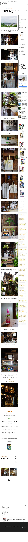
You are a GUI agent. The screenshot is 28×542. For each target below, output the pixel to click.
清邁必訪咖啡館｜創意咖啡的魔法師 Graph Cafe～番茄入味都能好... (5, 474)
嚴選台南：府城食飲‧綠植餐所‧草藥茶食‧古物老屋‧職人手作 (22, 139)
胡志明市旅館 (25, 320)
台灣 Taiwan (15, 1)
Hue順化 (20, 240)
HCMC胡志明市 (23, 234)
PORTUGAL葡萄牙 (20, 264)
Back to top (23, 527)
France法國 (24, 233)
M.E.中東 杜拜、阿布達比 (21, 254)
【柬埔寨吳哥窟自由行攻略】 (21, 51)
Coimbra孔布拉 (23, 224)
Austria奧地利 (20, 209)
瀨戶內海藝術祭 (20, 315)
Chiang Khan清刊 (9, 8)
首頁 (18, 55)
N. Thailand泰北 (20, 259)
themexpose (13, 526)
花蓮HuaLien (20, 321)
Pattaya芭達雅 (20, 265)
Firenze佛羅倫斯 (20, 233)
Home (9, 1)
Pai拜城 (24, 264)
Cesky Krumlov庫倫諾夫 (21, 219)
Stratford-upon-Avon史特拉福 (22, 280)
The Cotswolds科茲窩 (21, 290)
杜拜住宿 (22, 310)
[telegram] (3, 456)
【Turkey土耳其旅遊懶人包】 (21, 54)
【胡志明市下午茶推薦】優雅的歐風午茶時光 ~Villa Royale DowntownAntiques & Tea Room (22, 117)
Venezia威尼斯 (20, 296)
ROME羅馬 (24, 270)
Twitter (20, 36)
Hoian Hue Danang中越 (21, 239)
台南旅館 (25, 300)
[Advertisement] (14, 537)
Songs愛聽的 (20, 279)
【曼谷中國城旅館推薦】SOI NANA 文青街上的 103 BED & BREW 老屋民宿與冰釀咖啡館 (9, 429)
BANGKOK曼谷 (20, 210)
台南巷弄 (22, 300)
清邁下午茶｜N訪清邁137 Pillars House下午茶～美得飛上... (13, 474)
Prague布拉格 (23, 269)
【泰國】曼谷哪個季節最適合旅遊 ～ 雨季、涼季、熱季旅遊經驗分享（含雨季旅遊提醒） (9, 438)
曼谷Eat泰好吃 (24, 306)
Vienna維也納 (24, 296)
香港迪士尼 (22, 325)
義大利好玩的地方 (24, 315)
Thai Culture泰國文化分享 (21, 286)
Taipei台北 (24, 285)
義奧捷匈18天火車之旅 (21, 320)
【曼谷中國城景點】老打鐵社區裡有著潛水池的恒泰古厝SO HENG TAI (9, 413)
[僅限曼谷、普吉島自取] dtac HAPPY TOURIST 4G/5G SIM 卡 (22, 25)
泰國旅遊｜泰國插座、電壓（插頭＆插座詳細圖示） (24, 101)
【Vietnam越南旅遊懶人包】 (21, 47)
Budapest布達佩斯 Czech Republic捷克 (21, 214)
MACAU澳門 (20, 255)
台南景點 (19, 301)
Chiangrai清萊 (24, 223)
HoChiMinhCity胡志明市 (21, 238)
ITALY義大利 (20, 244)
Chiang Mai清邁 (20, 223)
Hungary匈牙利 (23, 240)
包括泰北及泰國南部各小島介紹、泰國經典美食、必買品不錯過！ (22, 173)
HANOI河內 (20, 234)
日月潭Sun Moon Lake (21, 305)
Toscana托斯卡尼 (24, 291)
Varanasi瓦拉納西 (21, 295)
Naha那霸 (24, 259)
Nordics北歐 (24, 260)
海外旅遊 (12, 1)
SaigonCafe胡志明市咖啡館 (21, 274)
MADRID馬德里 (23, 255)
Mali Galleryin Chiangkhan (11, 381)
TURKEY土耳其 (20, 285)
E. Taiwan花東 (20, 228)
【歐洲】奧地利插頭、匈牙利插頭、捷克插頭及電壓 (24, 97)
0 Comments (16, 456)
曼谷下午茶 (20, 310)
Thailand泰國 (3, 514)
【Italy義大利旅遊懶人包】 (5, 512)
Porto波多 (20, 269)
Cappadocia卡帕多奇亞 (21, 218)
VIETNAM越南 (3, 513)
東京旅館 (23, 311)
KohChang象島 (20, 249)
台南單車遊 (20, 300)
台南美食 (22, 301)
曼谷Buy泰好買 (20, 306)
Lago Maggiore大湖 (21, 250)
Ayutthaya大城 (24, 209)
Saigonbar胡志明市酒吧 (21, 275)
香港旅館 (19, 325)
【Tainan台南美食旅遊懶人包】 (21, 44)
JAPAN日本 (20, 245)
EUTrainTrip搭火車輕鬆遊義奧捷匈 (22, 229)
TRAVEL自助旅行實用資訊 (21, 284)
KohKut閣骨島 (24, 249)
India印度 (23, 244)
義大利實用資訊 (20, 316)
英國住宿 (23, 321)
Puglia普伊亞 (20, 270)
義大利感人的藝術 (24, 316)
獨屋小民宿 (13, 118)
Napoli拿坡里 (20, 260)
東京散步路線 (20, 311)
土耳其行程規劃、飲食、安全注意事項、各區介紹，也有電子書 (22, 131)
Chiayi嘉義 (20, 224)
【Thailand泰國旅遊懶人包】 (21, 48)
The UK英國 (20, 291)
